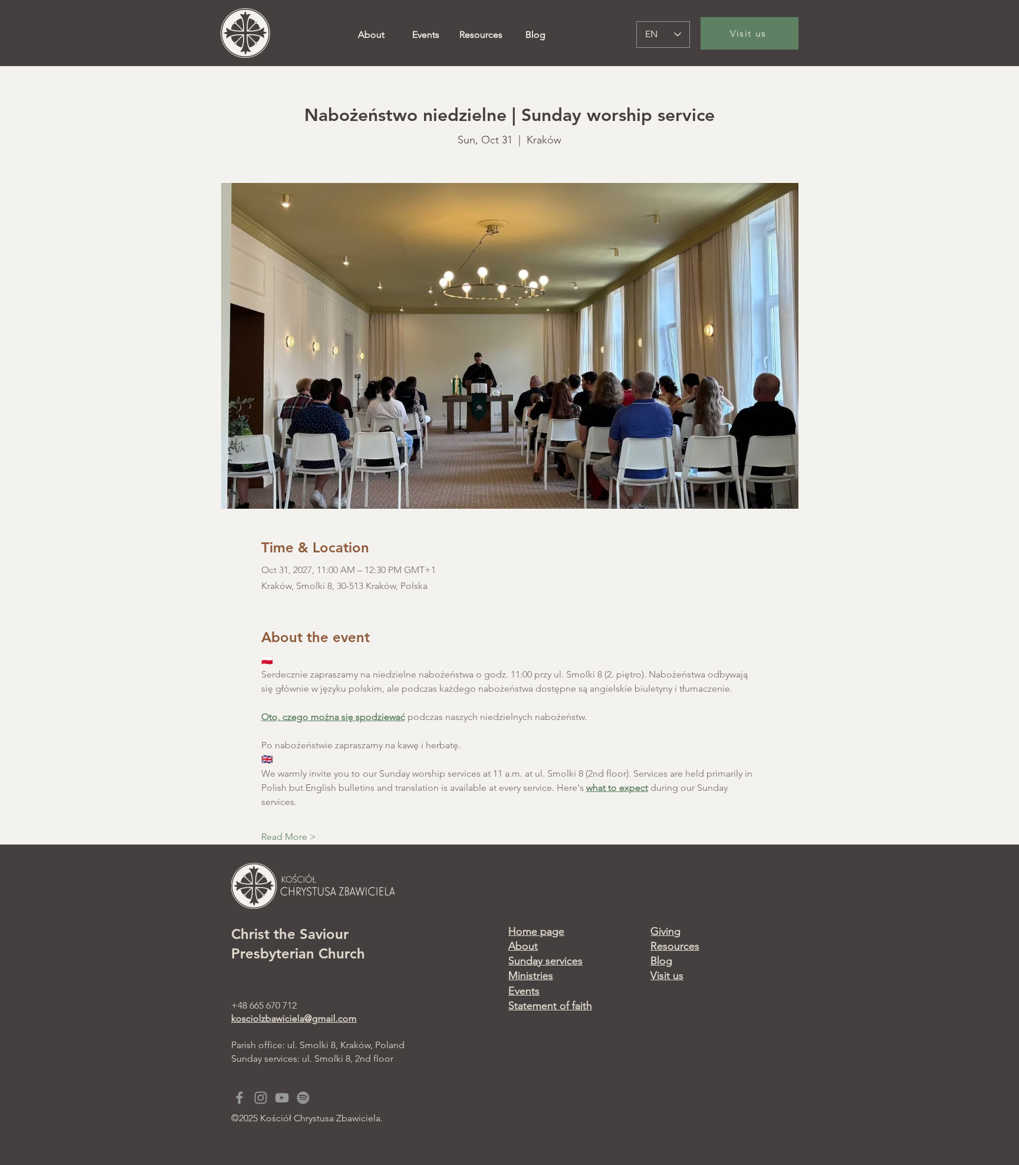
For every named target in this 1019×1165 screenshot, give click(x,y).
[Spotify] (303, 1097)
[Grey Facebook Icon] (239, 1097)
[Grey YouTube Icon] (282, 1097)
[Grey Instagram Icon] (260, 1097)
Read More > (288, 836)
